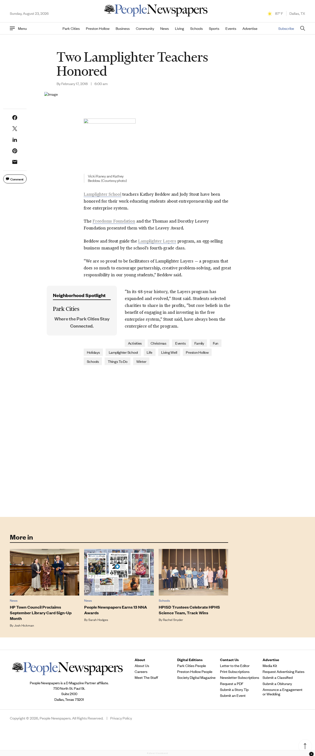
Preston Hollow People (194, 671)
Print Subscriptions (235, 671)
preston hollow (197, 352)
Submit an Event (233, 695)
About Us (142, 665)
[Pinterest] (14, 150)
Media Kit (270, 665)
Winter (141, 361)
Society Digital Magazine (196, 677)
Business (123, 28)
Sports (214, 28)
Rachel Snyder (173, 619)
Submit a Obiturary (277, 683)
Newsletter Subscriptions (239, 677)
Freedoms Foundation (114, 221)
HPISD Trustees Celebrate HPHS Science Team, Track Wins (189, 609)
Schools (196, 28)
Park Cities (71, 28)
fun (215, 343)
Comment (17, 178)
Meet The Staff (146, 677)
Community (145, 28)
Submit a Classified (278, 677)
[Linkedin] (14, 139)
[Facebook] (14, 117)
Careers (141, 671)
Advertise (249, 28)
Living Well (169, 352)
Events (230, 28)
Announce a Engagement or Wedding (282, 691)
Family (199, 343)
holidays (93, 352)
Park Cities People (191, 665)
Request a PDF (231, 683)
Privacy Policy (121, 718)
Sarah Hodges (98, 619)
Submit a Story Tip (234, 689)
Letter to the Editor (235, 665)
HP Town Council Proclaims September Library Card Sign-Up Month (41, 612)
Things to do (117, 361)
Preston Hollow (98, 28)
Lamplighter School (102, 194)
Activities (135, 343)
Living (179, 28)
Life (149, 352)
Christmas (158, 343)
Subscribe (286, 28)
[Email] (14, 161)
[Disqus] (157, 440)
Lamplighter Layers (157, 241)
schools (93, 361)
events (180, 343)
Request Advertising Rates (283, 671)
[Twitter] (14, 128)
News (164, 28)
